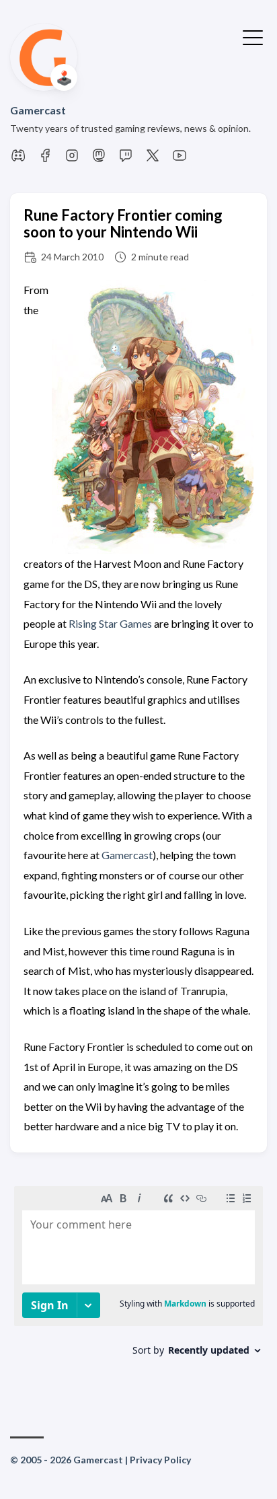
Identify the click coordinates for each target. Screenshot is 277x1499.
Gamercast (38, 110)
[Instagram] (72, 159)
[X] (153, 159)
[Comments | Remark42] (138, 1286)
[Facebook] (45, 159)
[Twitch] (126, 159)
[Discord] (18, 159)
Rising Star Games (110, 623)
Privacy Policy (160, 1459)
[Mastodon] (99, 159)
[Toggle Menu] (253, 36)
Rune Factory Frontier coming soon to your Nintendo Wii (123, 223)
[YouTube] (179, 159)
